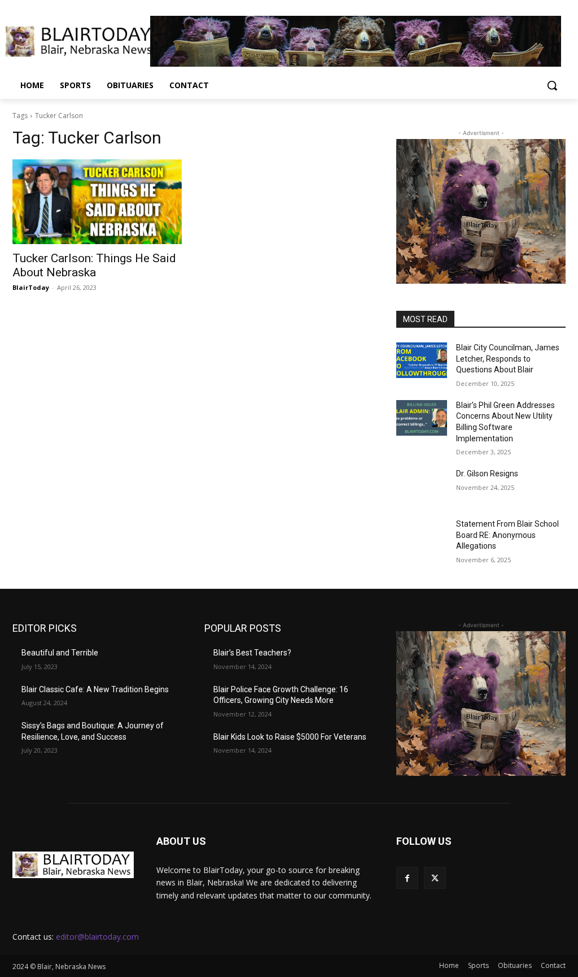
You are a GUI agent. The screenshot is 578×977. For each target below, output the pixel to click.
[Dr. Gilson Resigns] (421, 486)
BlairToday (30, 287)
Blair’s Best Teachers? (252, 652)
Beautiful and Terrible (59, 652)
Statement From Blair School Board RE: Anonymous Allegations (507, 534)
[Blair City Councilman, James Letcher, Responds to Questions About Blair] (421, 360)
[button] (552, 85)
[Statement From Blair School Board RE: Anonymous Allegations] (421, 536)
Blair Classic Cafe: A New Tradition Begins (95, 689)
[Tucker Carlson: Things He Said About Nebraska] (97, 201)
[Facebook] (407, 878)
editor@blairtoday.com (97, 936)
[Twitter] (435, 878)
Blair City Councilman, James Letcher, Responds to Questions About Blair (507, 358)
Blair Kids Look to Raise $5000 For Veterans (289, 736)
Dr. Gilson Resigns (487, 473)
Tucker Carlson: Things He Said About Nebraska (94, 265)
